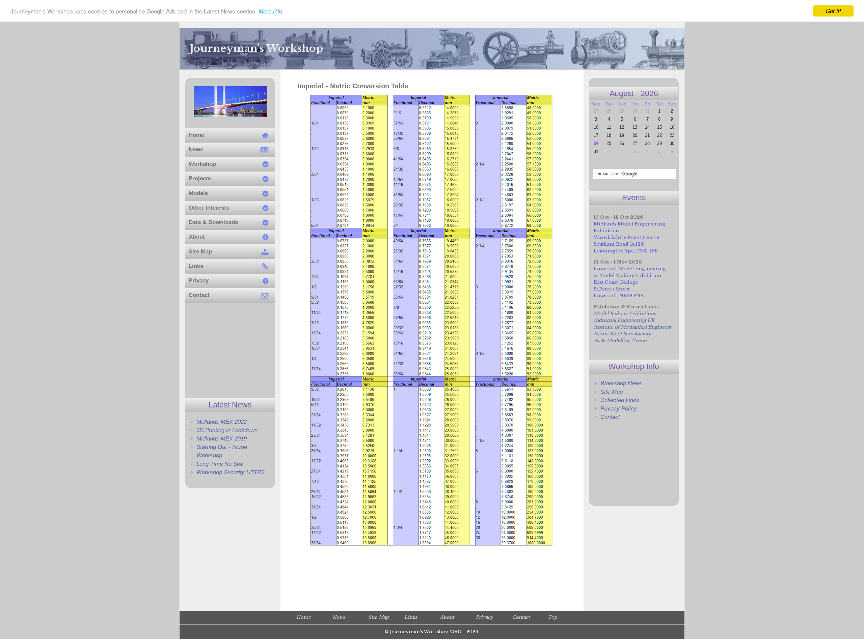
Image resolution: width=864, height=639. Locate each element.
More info (270, 11)
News (338, 617)
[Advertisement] (230, 350)
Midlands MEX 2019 (221, 438)
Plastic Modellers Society (622, 334)
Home (303, 617)
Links (410, 617)
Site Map (611, 392)
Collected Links (619, 400)
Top (552, 617)
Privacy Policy (618, 408)
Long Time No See (219, 464)
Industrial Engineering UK (624, 320)
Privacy (484, 617)
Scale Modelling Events (620, 340)
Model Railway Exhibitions (625, 313)
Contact (610, 417)
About (447, 617)
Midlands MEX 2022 (221, 422)
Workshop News (621, 383)
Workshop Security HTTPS (230, 472)
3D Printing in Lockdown (227, 430)
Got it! (833, 11)
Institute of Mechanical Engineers (632, 327)
